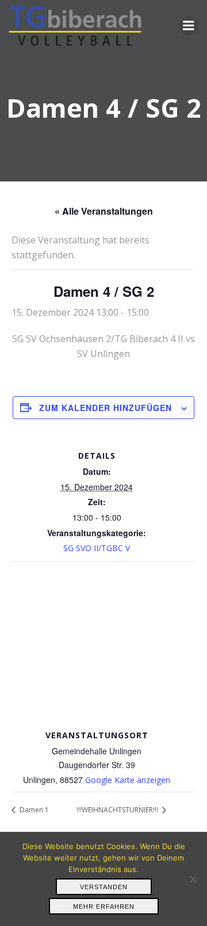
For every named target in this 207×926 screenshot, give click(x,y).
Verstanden (104, 887)
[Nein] (192, 879)
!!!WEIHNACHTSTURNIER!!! (118, 810)
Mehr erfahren (104, 906)
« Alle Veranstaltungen (104, 211)
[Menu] (188, 26)
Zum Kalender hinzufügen (105, 407)
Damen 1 (33, 810)
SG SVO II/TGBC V (96, 548)
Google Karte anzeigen (127, 779)
